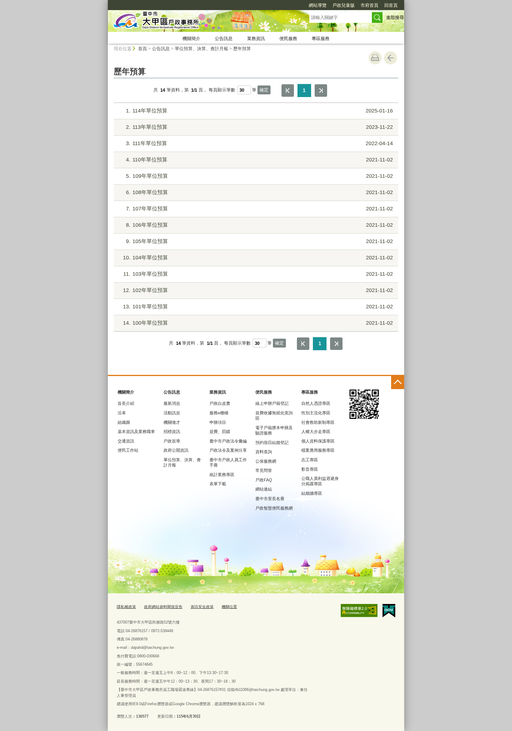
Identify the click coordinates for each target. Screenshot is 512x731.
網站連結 (263, 489)
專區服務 (320, 38)
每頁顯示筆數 (222, 90)
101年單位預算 (258, 307)
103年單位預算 (258, 274)
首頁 (142, 48)
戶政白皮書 (219, 403)
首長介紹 (126, 403)
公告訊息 (224, 38)
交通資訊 (126, 441)
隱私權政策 (126, 607)
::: (105, 2)
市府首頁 (369, 5)
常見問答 (263, 470)
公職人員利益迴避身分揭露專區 (320, 481)
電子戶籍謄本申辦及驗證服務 (274, 430)
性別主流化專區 (315, 412)
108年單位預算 (259, 192)
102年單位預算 (258, 290)
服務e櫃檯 (218, 412)
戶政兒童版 (343, 5)
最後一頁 (321, 90)
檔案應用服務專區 (318, 450)
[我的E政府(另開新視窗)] (389, 611)
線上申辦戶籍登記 (272, 403)
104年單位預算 (258, 258)
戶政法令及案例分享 (228, 450)
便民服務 (288, 38)
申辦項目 (217, 422)
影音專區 (309, 469)
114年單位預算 (259, 111)
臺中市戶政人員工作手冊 (228, 462)
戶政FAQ (263, 480)
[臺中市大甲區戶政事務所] (201, 22)
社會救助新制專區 (318, 422)
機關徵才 (172, 422)
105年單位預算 (259, 241)
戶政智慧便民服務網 (274, 508)
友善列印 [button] (375, 57)
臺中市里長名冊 (269, 498)
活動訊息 (172, 412)
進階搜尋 (395, 17)
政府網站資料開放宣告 (163, 607)
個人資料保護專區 (318, 441)
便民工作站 (128, 450)
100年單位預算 (258, 323)
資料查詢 (263, 451)
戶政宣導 (172, 441)
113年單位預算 (259, 127)
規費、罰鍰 (219, 431)
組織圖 (124, 422)
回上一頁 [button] (390, 57)
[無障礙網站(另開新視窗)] (359, 610)
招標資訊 (172, 431)
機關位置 (229, 607)
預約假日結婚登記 (272, 442)
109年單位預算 (259, 176)
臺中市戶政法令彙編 (228, 441)
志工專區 (309, 459)
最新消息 (172, 403)
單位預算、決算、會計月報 (201, 48)
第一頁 (287, 90)
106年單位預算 (259, 225)
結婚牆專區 (311, 493)
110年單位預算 (259, 160)
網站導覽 (318, 5)
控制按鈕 (397, 382)
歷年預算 (242, 48)
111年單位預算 (259, 143)
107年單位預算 (259, 209)
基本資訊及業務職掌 (136, 431)
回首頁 (391, 5)
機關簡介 (191, 38)
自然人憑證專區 (315, 403)
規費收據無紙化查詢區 (274, 415)
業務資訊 (256, 38)
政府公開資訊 (176, 450)
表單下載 (217, 483)
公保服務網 (265, 461)
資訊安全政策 (202, 607)
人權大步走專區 (315, 431)
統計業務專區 (221, 474)
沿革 (122, 412)
